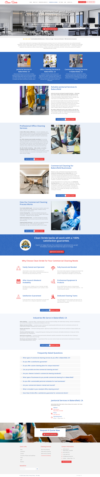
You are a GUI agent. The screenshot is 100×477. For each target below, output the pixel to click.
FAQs (21, 457)
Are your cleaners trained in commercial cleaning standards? (42, 373)
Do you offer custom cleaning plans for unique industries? (41, 365)
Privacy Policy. (32, 475)
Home (31, 2)
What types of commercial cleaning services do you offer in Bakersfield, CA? (46, 358)
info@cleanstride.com (68, 456)
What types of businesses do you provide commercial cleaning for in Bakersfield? (48, 377)
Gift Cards (61, 2)
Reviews (22, 461)
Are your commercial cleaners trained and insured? (39, 385)
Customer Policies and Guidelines (27, 455)
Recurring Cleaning (45, 449)
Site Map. (38, 475)
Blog (21, 449)
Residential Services (43, 2)
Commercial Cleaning (53, 2)
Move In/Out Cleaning (46, 453)
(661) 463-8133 (56, 414)
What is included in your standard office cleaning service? (41, 389)
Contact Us (69, 2)
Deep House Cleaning (46, 451)
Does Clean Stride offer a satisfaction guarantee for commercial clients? (45, 393)
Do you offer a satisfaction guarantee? (35, 362)
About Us (35, 2)
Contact (22, 453)
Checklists (22, 451)
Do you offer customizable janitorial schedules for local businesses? (44, 381)
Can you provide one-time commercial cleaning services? (40, 369)
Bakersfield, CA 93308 (58, 410)
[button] (37, 2)
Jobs (65, 2)
